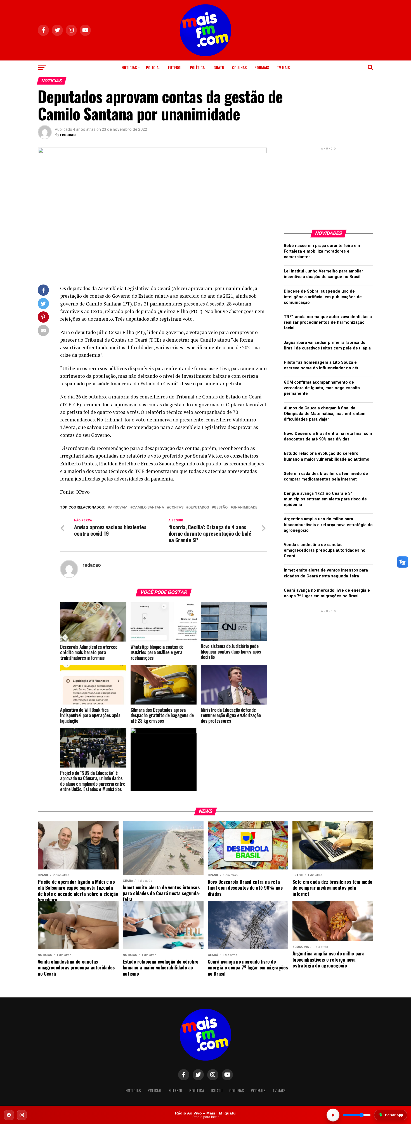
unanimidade (245, 507)
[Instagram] (22, 1115)
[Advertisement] (328, 186)
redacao (68, 134)
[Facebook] (9, 1115)
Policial (153, 67)
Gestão (221, 507)
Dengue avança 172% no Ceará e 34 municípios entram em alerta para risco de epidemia (325, 499)
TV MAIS (283, 67)
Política (197, 67)
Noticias (129, 67)
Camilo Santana (148, 507)
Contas (176, 507)
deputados (198, 507)
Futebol (175, 67)
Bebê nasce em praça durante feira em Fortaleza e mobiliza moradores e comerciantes (322, 251)
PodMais (261, 67)
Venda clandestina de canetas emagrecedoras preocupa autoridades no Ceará (324, 550)
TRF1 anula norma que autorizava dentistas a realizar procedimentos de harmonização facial (328, 322)
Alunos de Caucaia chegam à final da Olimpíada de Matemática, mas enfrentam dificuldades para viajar (324, 414)
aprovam (118, 507)
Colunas (239, 67)
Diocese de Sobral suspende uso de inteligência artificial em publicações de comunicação (323, 297)
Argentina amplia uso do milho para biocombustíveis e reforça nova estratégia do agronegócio (328, 525)
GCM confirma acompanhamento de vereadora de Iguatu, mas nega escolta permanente (322, 388)
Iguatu (218, 67)
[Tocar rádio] (333, 1115)
